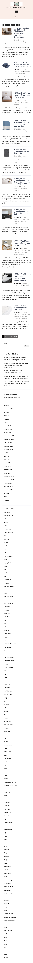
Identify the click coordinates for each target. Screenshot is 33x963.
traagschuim (8, 907)
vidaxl (5, 941)
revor (5, 843)
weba (5, 951)
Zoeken (6, 344)
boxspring (27, 71)
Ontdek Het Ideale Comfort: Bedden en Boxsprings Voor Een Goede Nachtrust (16, 377)
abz (5, 549)
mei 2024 (6, 500)
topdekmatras (8, 887)
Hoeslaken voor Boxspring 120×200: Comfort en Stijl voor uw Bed (22, 243)
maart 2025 (7, 466)
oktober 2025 (8, 443)
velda (5, 937)
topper (6, 897)
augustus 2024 (8, 490)
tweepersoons (8, 914)
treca (5, 910)
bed (22, 71)
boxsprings (17, 252)
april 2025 (7, 463)
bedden (6, 583)
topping (6, 904)
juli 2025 (6, 453)
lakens (16, 254)
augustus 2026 (8, 409)
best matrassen (9, 600)
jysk (5, 708)
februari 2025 (8, 470)
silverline (6, 850)
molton (6, 799)
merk (5, 796)
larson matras (8, 745)
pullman (6, 839)
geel (5, 674)
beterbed (7, 617)
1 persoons (7, 512)
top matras (7, 883)
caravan (6, 637)
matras (6, 779)
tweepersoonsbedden (11, 924)
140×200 (6, 522)
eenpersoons (8, 654)
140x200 (23, 220)
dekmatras (7, 647)
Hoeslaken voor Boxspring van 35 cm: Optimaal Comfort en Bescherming (22, 94)
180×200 (6, 526)
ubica (5, 927)
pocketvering (8, 829)
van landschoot (8, 934)
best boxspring (8, 596)
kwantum (7, 731)
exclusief (6, 671)
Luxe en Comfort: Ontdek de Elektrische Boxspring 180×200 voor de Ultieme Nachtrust (16, 384)
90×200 (6, 546)
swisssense (7, 873)
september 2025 (9, 446)
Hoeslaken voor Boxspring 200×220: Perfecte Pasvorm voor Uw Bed (22, 123)
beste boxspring (9, 603)
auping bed (7, 563)
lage (5, 738)
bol (5, 623)
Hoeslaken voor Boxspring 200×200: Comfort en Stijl (22, 151)
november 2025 (9, 439)
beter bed (7, 613)
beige (5, 590)
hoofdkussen (8, 691)
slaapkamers (8, 853)
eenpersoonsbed (9, 661)
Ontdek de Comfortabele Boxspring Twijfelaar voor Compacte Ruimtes (15, 359)
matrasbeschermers (10, 785)
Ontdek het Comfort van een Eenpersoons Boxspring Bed (13, 372)
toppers (23, 73)
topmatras (7, 890)
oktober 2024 (8, 483)
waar (5, 944)
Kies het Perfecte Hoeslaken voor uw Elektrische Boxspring (22, 64)
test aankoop (8, 880)
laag (5, 735)
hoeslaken (17, 73)
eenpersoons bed (9, 657)
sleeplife (6, 856)
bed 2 (5, 576)
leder (5, 755)
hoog (5, 698)
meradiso (7, 792)
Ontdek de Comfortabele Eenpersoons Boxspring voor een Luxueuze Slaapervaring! (16, 365)
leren (5, 769)
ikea (5, 701)
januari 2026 (7, 433)
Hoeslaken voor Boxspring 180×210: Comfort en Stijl (21, 307)
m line (5, 775)
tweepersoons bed (10, 917)
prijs (5, 833)
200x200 (23, 158)
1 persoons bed (8, 516)
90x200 (23, 42)
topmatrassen (8, 893)
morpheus (7, 802)
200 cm (6, 536)
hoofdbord (5, 44)
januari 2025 (7, 473)
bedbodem (7, 580)
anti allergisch (8, 556)
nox (5, 819)
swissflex (6, 870)
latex (5, 748)
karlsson (6, 711)
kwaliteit (6, 728)
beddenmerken (9, 586)
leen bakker (7, 758)
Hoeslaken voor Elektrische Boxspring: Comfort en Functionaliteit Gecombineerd (22, 276)
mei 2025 (6, 460)
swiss (5, 863)
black (5, 620)
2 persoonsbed (8, 532)
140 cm (6, 519)
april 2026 (7, 422)
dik (4, 650)
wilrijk (5, 954)
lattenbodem (8, 752)
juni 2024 (6, 497)
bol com (6, 627)
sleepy (6, 860)
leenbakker (7, 762)
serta (5, 846)
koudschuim (7, 721)
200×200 (6, 539)
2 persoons (7, 529)
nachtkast (7, 806)
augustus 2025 (8, 449)
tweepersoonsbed (9, 920)
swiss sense (7, 866)
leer (5, 765)
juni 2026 (6, 416)
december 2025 (9, 436)
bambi (6, 566)
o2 (4, 826)
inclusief (6, 704)
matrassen (7, 789)
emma (6, 664)
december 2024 (9, 476)
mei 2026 (6, 419)
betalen (6, 610)
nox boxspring (8, 823)
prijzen (6, 836)
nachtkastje (7, 809)
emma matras (8, 667)
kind (5, 715)
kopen (6, 718)
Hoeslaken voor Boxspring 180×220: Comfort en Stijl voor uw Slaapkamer (22, 181)
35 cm (23, 102)
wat (5, 947)
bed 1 (5, 573)
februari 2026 (8, 429)
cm (5, 640)
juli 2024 (6, 493)
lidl (4, 772)
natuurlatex (7, 812)
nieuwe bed (7, 816)
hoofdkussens (8, 694)
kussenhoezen (8, 725)
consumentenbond (10, 644)
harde (5, 677)
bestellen (7, 607)
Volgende (14, 336)
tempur (6, 877)
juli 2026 (6, 412)
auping (6, 559)
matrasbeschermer (10, 782)
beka (5, 593)
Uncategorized (8, 931)
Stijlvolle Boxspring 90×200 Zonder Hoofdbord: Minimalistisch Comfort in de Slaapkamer (21, 32)
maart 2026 (7, 426)
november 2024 (9, 480)
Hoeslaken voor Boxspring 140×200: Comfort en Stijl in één (21, 212)
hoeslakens (17, 318)
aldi (5, 553)
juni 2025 (6, 456)
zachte (6, 958)
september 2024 (9, 487)
